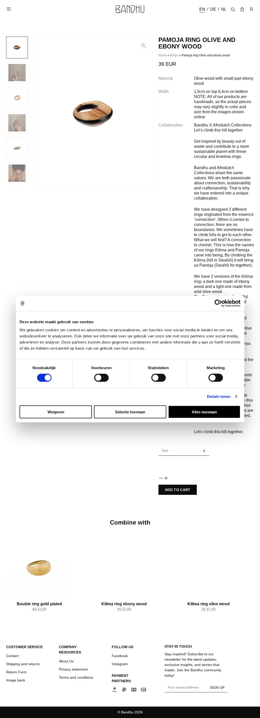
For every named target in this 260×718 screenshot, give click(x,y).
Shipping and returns (23, 664)
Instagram (120, 664)
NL (223, 9)
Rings (174, 55)
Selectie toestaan (130, 412)
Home (162, 55)
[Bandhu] (130, 9)
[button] (93, 114)
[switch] (101, 378)
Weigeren (55, 412)
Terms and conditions (76, 677)
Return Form (16, 672)
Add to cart (177, 490)
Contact (12, 656)
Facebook (120, 656)
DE (213, 9)
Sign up (217, 688)
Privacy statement (73, 669)
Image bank (15, 680)
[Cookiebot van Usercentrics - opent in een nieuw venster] (218, 303)
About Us (66, 661)
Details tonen (219, 396)
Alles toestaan (204, 412)
